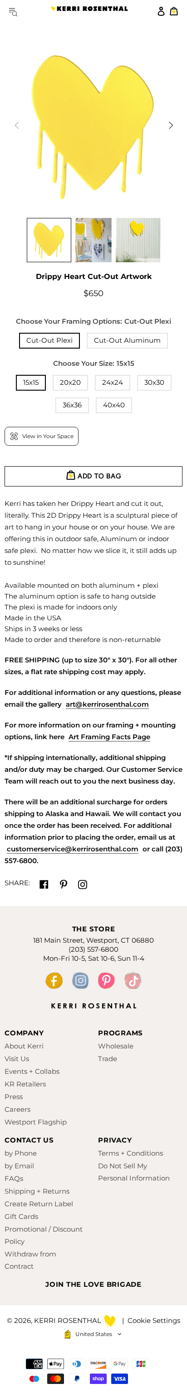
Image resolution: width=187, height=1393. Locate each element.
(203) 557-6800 (93, 949)
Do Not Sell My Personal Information (134, 1172)
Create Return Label (39, 1203)
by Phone (21, 1153)
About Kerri (24, 1046)
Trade (107, 1058)
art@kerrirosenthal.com (107, 704)
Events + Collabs (32, 1071)
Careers (17, 1109)
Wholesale (115, 1046)
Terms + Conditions (130, 1153)
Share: (17, 882)
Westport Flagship (36, 1122)
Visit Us (17, 1058)
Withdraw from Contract (30, 1260)
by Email (19, 1166)
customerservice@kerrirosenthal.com (72, 849)
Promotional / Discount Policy (44, 1235)
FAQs (14, 1178)
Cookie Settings (154, 1320)
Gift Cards (21, 1216)
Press (14, 1096)
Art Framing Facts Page (109, 736)
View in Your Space (48, 436)
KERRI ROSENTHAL (89, 11)
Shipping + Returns (37, 1191)
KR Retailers (25, 1084)
